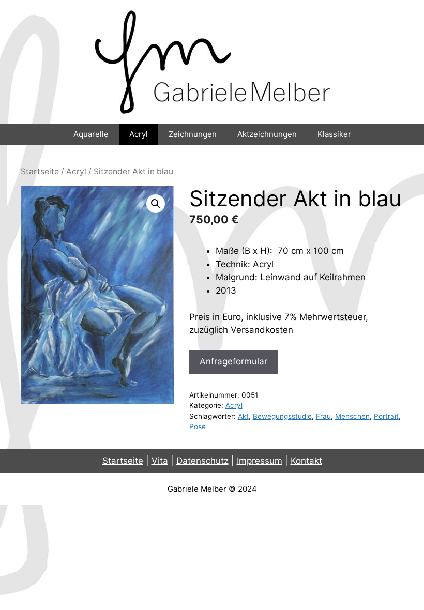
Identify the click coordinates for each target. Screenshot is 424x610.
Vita (160, 460)
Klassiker (334, 134)
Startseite (40, 171)
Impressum (259, 460)
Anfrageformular (233, 361)
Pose (197, 426)
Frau (323, 416)
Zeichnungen (193, 134)
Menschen (352, 416)
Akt (243, 416)
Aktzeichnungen (267, 134)
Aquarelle (91, 134)
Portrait (386, 416)
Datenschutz (202, 460)
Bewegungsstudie (282, 416)
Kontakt (306, 460)
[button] (155, 203)
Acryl (138, 134)
